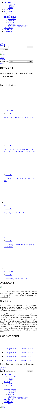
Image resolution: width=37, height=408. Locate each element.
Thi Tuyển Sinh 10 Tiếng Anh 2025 (18, 348)
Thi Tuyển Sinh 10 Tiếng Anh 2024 (18, 352)
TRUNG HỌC (8, 28)
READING (11, 22)
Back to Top (4, 367)
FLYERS (10, 8)
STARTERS (12, 4)
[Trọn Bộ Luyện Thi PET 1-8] (20, 259)
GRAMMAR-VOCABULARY (17, 26)
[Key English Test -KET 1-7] (20, 193)
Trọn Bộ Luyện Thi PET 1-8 (15, 278)
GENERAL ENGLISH (10, 17)
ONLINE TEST (8, 30)
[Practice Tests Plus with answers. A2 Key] (20, 164)
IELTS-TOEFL (8, 11)
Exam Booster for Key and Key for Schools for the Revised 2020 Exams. (20, 150)
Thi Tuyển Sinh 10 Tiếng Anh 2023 (18, 356)
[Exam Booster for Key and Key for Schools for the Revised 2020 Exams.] (20, 130)
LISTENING (12, 19)
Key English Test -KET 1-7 (14, 213)
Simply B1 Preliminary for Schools (18, 117)
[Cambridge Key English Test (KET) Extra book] (20, 225)
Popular (10, 110)
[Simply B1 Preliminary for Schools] (20, 98)
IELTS (10, 13)
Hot (5, 110)
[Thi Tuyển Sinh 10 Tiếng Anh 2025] (20, 342)
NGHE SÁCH (8, 32)
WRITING (11, 24)
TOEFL (10, 15)
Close (2, 369)
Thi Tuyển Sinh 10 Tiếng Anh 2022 (18, 360)
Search (30, 47)
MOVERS (11, 6)
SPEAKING (12, 21)
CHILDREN (7, 2)
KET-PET (7, 10)
